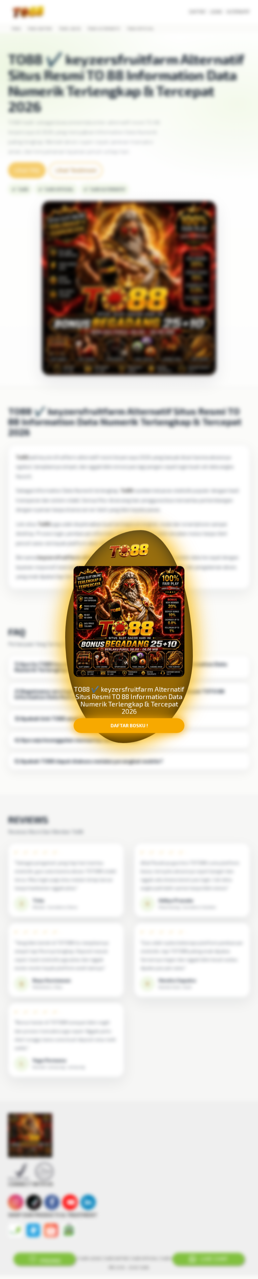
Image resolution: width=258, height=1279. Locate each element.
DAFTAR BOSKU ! (129, 728)
